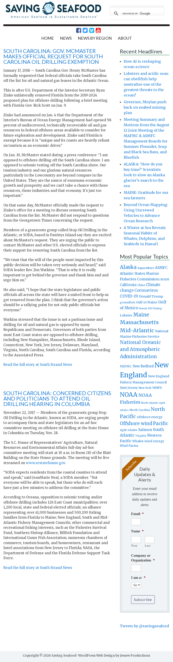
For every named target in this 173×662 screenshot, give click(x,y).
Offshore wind (136, 423)
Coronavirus (146, 290)
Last (148, 545)
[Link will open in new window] (76, 30)
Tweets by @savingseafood (144, 626)
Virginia (140, 435)
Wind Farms (129, 446)
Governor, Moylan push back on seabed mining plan (145, 107)
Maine (141, 315)
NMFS (157, 388)
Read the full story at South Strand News (37, 364)
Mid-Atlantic (137, 330)
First (134, 545)
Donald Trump (151, 296)
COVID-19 (129, 296)
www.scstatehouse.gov (45, 463)
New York (145, 387)
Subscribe (143, 599)
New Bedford (143, 366)
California (128, 285)
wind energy (154, 441)
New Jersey (129, 388)
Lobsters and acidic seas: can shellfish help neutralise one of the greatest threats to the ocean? (146, 84)
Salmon (145, 429)
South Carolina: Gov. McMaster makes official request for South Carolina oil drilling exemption (53, 56)
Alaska (128, 267)
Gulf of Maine (146, 302)
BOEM (164, 279)
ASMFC (161, 268)
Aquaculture (145, 268)
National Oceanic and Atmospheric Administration (140, 349)
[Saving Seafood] (53, 17)
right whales (128, 430)
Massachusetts (139, 322)
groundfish (127, 302)
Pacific (160, 423)
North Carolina (140, 410)
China (141, 285)
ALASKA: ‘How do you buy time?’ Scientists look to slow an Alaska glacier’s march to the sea (144, 175)
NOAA (128, 394)
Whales (137, 441)
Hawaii (143, 308)
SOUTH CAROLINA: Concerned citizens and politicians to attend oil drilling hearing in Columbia (57, 398)
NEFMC (126, 366)
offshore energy (149, 417)
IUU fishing (155, 308)
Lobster (126, 315)
